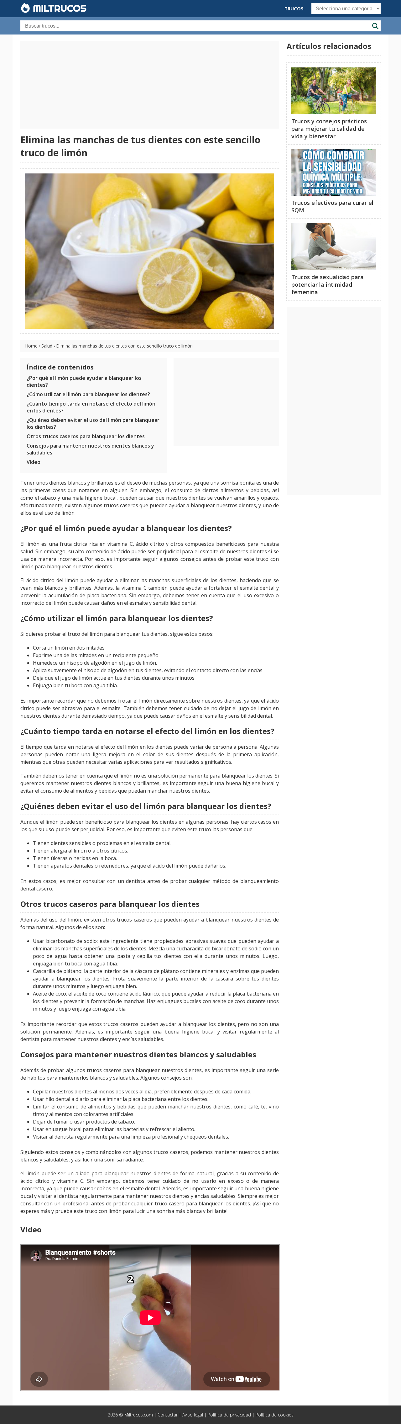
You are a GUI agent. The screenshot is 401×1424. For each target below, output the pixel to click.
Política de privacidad (229, 1415)
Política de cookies (275, 1415)
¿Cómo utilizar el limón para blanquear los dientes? (88, 394)
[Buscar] (375, 25)
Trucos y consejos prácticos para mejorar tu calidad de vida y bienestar (329, 128)
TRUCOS (294, 8)
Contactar (168, 1415)
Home (31, 346)
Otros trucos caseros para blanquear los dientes (86, 436)
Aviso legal (192, 1415)
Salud (46, 346)
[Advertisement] (149, 85)
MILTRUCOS (58, 8)
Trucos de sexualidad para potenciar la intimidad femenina (327, 284)
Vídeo (33, 462)
